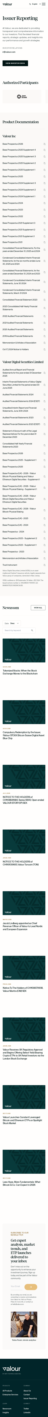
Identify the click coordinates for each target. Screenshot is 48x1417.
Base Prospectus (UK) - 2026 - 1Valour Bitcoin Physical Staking (19, 510)
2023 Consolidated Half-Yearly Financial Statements (20, 308)
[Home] (7, 4)
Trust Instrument (10, 565)
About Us (27, 1391)
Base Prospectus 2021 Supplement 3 (19, 223)
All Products (7, 1391)
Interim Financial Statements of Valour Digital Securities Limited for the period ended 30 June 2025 (22, 385)
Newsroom (7, 1409)
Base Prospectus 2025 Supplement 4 (19, 150)
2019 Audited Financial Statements (18, 336)
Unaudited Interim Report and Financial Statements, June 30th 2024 (19, 409)
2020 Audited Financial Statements (18, 329)
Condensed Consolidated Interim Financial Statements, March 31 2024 (21, 291)
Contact (27, 1395)
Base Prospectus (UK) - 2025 (15, 518)
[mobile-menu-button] (43, 4)
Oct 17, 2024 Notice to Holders (16, 349)
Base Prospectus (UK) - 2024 (15, 525)
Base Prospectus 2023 (13, 210)
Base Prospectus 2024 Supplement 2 (19, 190)
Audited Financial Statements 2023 (18, 417)
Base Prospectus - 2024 (13, 531)
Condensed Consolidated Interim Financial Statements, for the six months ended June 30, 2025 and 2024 (21, 261)
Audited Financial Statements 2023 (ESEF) (21, 424)
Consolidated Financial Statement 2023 (20, 300)
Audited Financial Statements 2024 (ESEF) (21, 401)
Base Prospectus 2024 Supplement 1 (19, 196)
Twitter (26, 1409)
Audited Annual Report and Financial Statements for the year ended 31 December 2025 (22, 373)
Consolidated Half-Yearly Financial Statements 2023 (17, 445)
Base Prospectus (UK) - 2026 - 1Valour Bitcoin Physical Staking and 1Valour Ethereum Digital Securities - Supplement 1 (21, 476)
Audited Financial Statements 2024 (18, 394)
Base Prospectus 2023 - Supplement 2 (20, 538)
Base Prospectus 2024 (13, 203)
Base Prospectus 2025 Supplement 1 (19, 170)
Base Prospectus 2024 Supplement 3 (19, 183)
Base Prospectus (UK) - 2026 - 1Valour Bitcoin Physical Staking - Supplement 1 (20, 487)
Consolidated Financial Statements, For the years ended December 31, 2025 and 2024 (21, 249)
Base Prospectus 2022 (13, 216)
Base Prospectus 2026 (13, 144)
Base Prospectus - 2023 (13, 551)
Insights (6, 1412)
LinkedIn (27, 1412)
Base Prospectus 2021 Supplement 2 (19, 229)
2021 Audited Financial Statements (18, 323)
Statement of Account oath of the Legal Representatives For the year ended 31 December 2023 (20, 434)
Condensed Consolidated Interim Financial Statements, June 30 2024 (21, 282)
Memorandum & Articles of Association (19, 343)
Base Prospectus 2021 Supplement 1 (19, 236)
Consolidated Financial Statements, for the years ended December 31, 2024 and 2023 (21, 272)
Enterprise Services (10, 1395)
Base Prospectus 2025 (13, 176)
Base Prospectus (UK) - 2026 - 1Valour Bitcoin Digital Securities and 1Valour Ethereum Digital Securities (19, 499)
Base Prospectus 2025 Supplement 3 (19, 156)
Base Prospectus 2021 (12, 242)
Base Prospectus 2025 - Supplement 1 (19, 460)
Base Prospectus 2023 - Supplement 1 (19, 545)
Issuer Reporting (30, 1398)
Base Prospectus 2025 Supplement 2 (19, 163)
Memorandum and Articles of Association (20, 558)
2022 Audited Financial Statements (18, 316)
